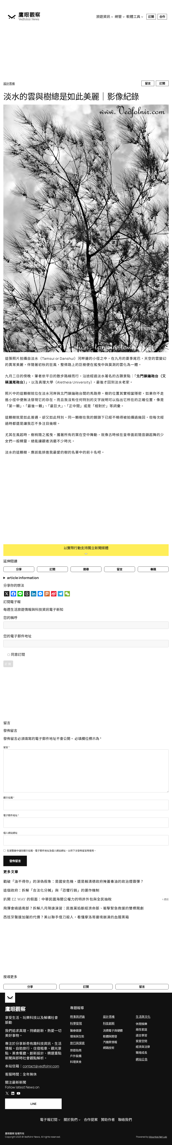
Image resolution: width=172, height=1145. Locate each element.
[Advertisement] (86, 51)
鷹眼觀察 (29, 14)
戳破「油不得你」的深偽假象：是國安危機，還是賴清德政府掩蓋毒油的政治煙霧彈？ (73, 881)
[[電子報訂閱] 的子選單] (59, 1120)
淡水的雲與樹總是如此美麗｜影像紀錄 (71, 96)
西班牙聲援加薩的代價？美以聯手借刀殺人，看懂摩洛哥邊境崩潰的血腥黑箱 (66, 917)
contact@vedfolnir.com (41, 1066)
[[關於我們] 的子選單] (79, 1120)
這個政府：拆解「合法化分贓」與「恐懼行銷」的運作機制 (51, 890)
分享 (19, 569)
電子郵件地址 (11, 815)
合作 (162, 17)
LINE (33, 1104)
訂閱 (151, 17)
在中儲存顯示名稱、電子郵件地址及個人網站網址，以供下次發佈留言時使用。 (51, 850)
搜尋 (86, 569)
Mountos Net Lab (158, 1136)
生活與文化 (143, 1017)
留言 (148, 83)
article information (23, 577)
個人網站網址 (10, 832)
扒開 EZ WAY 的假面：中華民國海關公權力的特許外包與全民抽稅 (57, 899)
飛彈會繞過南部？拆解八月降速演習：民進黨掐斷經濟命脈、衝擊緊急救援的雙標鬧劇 (73, 908)
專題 (153, 569)
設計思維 (9, 83)
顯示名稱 (8, 797)
